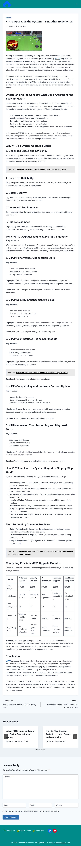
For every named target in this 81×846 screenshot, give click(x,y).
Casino (8, 18)
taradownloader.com (62, 843)
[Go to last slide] (6, 736)
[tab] (36, 749)
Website (59, 805)
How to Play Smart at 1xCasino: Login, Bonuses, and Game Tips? (59, 734)
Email (32, 805)
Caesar (10, 26)
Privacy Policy (25, 831)
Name (6, 805)
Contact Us (10, 831)
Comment (7, 777)
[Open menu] (76, 4)
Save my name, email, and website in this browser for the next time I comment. (32, 811)
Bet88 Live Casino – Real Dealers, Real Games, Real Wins (62, 704)
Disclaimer (39, 831)
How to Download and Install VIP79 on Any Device (19, 704)
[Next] (75, 736)
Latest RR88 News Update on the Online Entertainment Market (20, 734)
